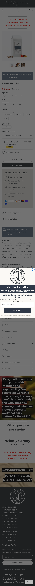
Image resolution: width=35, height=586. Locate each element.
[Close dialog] (33, 269)
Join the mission (17, 310)
